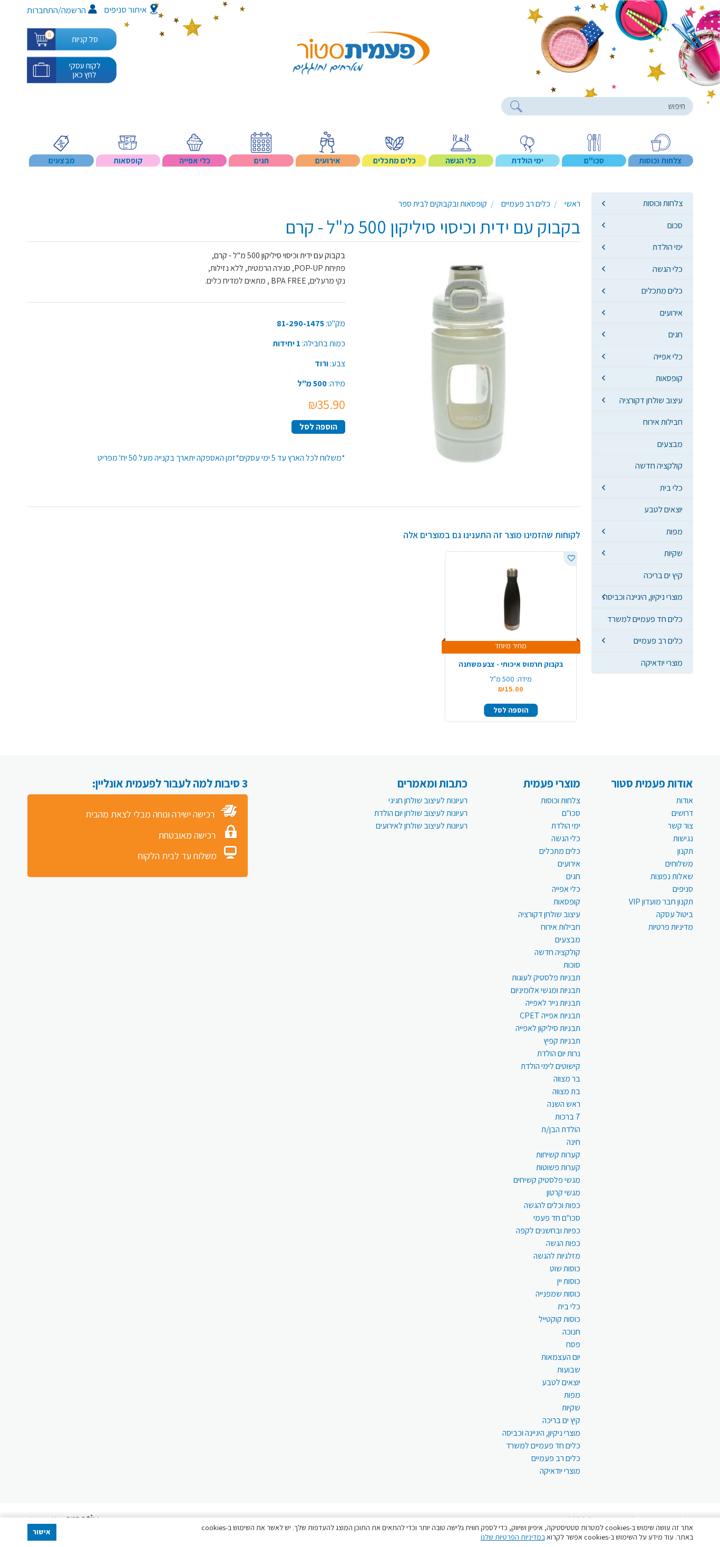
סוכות (571, 964)
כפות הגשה (563, 1243)
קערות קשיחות (558, 1154)
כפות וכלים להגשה (552, 1205)
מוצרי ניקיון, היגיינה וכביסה (643, 596)
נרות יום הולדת (558, 1053)
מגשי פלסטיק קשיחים (546, 1179)
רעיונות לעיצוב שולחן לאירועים (422, 825)
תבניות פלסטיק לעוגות (546, 977)
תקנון (685, 851)
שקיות (673, 553)
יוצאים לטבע (663, 509)
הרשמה (73, 10)
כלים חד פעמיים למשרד (645, 619)
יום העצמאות (560, 1357)
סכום (675, 225)
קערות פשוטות (558, 1167)
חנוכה (571, 1331)
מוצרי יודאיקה (662, 662)
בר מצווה (566, 1078)
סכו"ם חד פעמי (556, 1217)
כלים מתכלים (662, 290)
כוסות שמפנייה (558, 1293)
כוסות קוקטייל (559, 1319)
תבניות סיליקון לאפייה (547, 1028)
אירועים (671, 312)
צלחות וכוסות (663, 203)
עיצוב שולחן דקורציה (651, 400)
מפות (674, 531)
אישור (42, 1531)
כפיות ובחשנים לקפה (548, 1230)
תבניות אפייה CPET (550, 1015)
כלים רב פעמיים (658, 640)
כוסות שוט (565, 1268)
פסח (573, 1344)
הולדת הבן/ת (560, 1129)
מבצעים (670, 444)
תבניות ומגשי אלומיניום (545, 990)
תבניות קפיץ (561, 1040)
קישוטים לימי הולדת (550, 1066)
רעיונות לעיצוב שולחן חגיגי (428, 800)
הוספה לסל (318, 426)
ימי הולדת (668, 246)
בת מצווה (566, 1091)
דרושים (682, 813)
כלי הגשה (668, 269)
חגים (675, 334)
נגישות (683, 838)
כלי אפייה (668, 356)
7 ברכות (567, 1116)
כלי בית (671, 487)
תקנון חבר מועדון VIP (661, 901)
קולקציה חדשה (659, 465)
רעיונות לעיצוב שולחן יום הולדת (421, 813)
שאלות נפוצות (671, 876)
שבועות (568, 1369)
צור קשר (680, 825)
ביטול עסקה (674, 914)
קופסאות (669, 378)
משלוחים (679, 863)
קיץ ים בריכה (663, 575)
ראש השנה (563, 1104)
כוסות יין (568, 1281)
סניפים (683, 888)
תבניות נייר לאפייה (553, 1002)
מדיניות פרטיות (670, 926)
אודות (684, 800)
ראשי (572, 203)
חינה (573, 1141)
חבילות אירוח (663, 421)
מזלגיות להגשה (556, 1255)
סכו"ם (571, 813)
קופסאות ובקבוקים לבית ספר (442, 203)
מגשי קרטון (563, 1192)
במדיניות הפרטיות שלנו (513, 1537)
